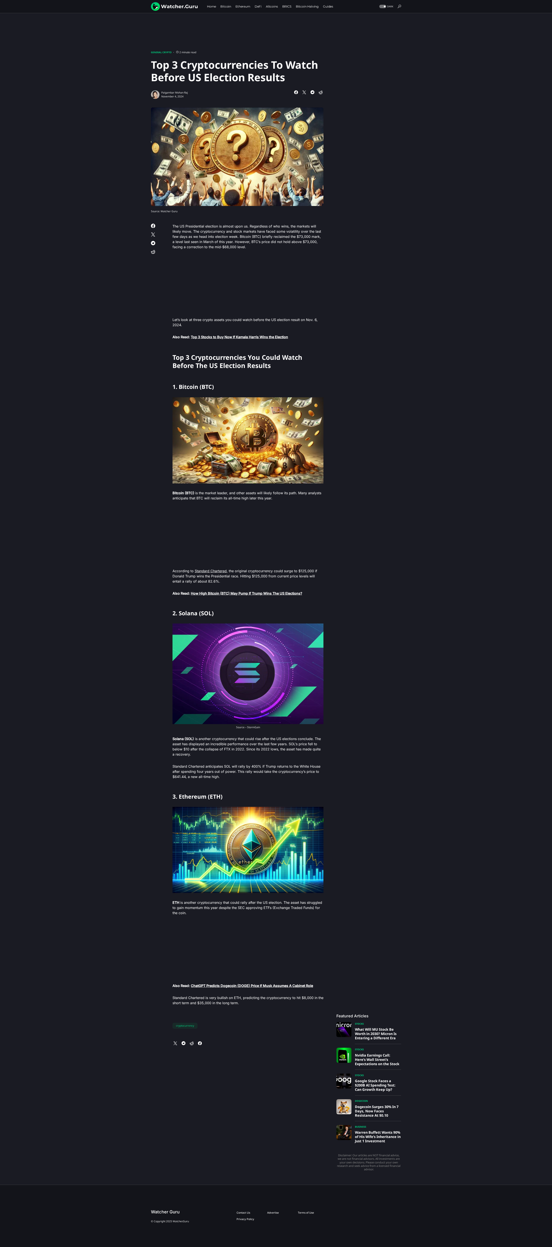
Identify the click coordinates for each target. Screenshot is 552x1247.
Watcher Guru (165, 1211)
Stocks (359, 1023)
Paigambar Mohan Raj (174, 92)
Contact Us (243, 1212)
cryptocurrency (185, 1025)
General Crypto (161, 52)
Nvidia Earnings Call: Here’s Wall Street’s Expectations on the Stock (377, 1059)
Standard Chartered (211, 571)
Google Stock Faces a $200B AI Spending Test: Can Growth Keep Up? (375, 1085)
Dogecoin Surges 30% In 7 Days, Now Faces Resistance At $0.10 (376, 1111)
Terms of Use (306, 1212)
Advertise (273, 1212)
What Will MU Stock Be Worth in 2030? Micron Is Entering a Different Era (376, 1033)
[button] (385, 6)
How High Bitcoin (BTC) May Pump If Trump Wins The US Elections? (246, 593)
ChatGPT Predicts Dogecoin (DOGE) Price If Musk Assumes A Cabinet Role (252, 986)
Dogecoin (361, 1100)
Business (360, 1126)
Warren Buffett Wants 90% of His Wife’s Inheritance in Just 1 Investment (378, 1136)
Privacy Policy (245, 1219)
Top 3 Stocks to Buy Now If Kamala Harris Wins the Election (239, 337)
